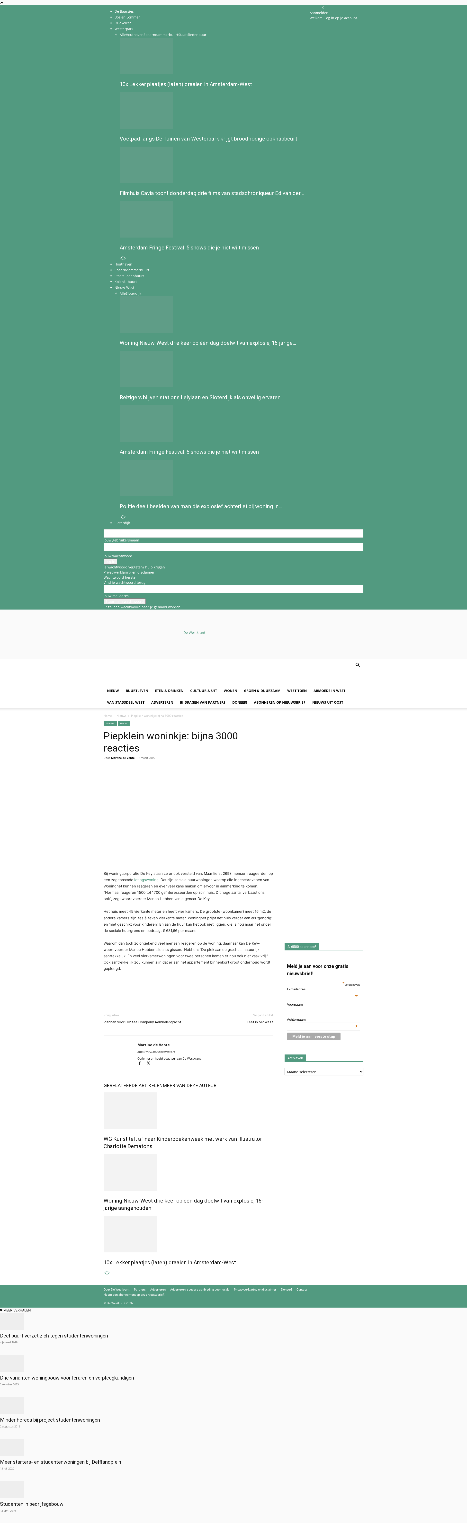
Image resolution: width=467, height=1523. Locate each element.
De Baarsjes (124, 11)
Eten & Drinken (169, 690)
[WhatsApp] (120, 777)
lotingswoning (146, 879)
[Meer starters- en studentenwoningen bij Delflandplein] (233, 1447)
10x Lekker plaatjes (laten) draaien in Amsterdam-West (170, 1262)
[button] (357, 665)
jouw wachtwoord (118, 556)
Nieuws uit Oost (327, 702)
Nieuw (113, 690)
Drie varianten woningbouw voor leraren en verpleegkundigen (67, 1378)
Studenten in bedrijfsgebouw (31, 1504)
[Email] (131, 777)
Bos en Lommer (127, 17)
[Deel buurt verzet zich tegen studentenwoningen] (233, 1321)
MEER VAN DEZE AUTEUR (189, 1085)
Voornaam (295, 1004)
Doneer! (239, 702)
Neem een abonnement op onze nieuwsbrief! (134, 1295)
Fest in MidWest (260, 1022)
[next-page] (108, 1273)
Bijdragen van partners (202, 702)
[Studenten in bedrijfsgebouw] (233, 1489)
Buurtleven (137, 690)
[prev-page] (105, 1273)
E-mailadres (322, 989)
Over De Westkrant (116, 1289)
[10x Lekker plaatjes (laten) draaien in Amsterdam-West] (188, 1234)
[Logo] (141, 682)
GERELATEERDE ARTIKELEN (133, 1085)
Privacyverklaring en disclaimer (129, 572)
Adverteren (162, 702)
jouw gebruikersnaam (121, 540)
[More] (165, 777)
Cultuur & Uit (203, 690)
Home (108, 716)
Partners (140, 1289)
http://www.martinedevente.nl (156, 1052)
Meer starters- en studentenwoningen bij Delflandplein (60, 1462)
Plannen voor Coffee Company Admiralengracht (142, 1022)
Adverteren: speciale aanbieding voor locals (199, 1289)
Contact (301, 1289)
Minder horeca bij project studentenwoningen (50, 1420)
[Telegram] (153, 777)
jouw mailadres (116, 595)
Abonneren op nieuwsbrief (279, 702)
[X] (150, 1063)
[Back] (323, 7)
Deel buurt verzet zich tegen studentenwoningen (54, 1336)
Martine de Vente (123, 758)
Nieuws (121, 716)
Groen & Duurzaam (262, 690)
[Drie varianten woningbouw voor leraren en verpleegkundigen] (233, 1363)
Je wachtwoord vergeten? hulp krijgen (134, 567)
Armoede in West (329, 690)
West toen (297, 690)
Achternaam (322, 1019)
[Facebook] (108, 777)
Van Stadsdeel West (125, 702)
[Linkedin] (142, 777)
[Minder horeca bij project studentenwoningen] (233, 1405)
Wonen (230, 690)
